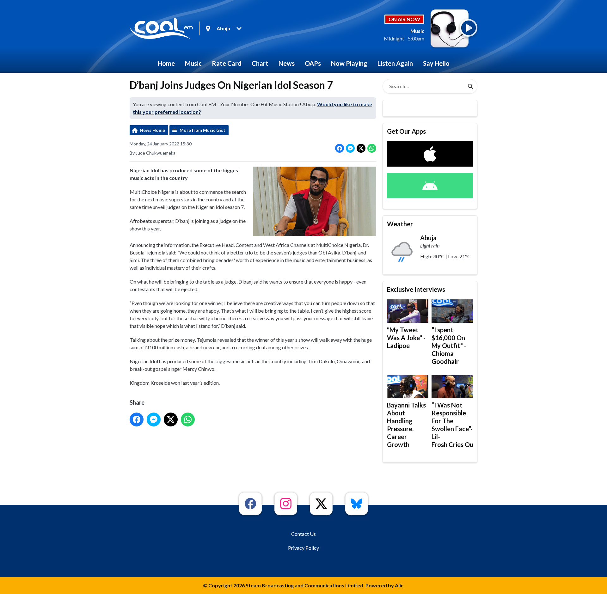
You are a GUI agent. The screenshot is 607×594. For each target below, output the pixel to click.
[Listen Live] (468, 28)
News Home (152, 130)
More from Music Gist (202, 130)
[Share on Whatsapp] (371, 148)
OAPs (313, 63)
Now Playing (349, 63)
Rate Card (227, 63)
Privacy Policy (303, 548)
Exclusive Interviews (416, 289)
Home (166, 63)
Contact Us (303, 534)
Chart (260, 63)
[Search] (470, 86)
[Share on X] (361, 148)
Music (193, 63)
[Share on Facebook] (339, 148)
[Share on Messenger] (350, 148)
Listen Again (395, 63)
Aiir (399, 585)
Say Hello (436, 63)
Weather (400, 224)
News (287, 63)
